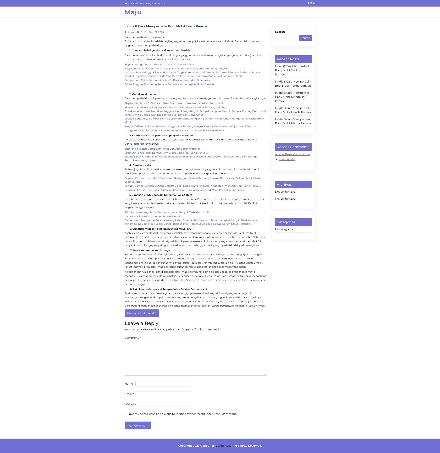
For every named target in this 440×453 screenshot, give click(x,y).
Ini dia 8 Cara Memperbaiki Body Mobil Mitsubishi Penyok (293, 97)
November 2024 (286, 198)
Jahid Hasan (224, 445)
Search (280, 31)
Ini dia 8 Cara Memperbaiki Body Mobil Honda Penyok (293, 110)
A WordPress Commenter (292, 154)
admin (131, 32)
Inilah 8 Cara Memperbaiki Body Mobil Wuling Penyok (293, 70)
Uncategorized (285, 229)
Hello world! (287, 159)
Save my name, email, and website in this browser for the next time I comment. (182, 414)
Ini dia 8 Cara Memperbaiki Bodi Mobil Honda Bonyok (293, 83)
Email (129, 394)
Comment (133, 337)
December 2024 (286, 191)
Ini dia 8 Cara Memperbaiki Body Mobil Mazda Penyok (293, 121)
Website (130, 404)
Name (130, 383)
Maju (133, 12)
